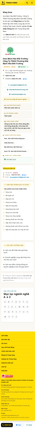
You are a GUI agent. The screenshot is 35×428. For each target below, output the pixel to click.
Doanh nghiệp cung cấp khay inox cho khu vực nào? (17, 258)
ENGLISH (4, 371)
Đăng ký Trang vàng (8, 355)
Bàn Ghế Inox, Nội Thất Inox (13, 147)
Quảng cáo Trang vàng (8, 359)
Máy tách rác (10, 199)
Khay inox (9, 192)
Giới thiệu (4, 335)
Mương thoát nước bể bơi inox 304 (17, 226)
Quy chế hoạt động (7, 347)
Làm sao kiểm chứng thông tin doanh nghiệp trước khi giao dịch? (16, 265)
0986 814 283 (10, 76)
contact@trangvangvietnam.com (10, 415)
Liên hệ (3, 367)
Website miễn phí (7, 363)
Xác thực (4, 343)
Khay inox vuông (11, 202)
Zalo (25, 79)
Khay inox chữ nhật (12, 212)
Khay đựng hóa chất (12, 209)
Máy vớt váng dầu (11, 206)
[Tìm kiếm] (27, 3)
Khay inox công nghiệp (13, 216)
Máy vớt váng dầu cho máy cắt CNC (17, 230)
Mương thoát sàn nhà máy (14, 219)
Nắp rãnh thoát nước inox (14, 223)
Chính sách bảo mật (8, 351)
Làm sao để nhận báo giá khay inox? (16, 251)
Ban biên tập (5, 339)
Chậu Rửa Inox (9, 143)
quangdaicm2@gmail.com (19, 177)
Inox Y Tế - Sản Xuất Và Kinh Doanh (15, 151)
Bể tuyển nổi (10, 195)
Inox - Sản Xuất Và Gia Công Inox (14, 138)
